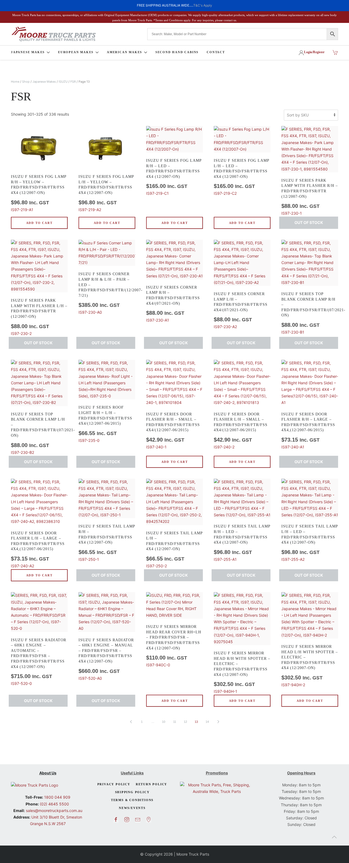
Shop (26, 81)
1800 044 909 (56, 797)
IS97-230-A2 (240, 310)
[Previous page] (131, 722)
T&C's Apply (202, 5)
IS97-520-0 (38, 662)
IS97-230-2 (39, 316)
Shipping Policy (132, 792)
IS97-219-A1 (38, 193)
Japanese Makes (44, 81)
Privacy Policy (113, 784)
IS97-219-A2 (106, 193)
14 (207, 721)
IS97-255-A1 (242, 542)
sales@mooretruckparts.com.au (54, 810)
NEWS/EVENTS (132, 808)
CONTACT (216, 52)
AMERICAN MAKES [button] (124, 52)
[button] (334, 837)
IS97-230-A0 (107, 293)
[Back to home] (53, 34)
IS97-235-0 (105, 423)
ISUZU (63, 81)
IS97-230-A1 (173, 303)
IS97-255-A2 (309, 542)
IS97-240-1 (173, 430)
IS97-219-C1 (173, 177)
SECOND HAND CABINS (176, 52)
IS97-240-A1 (308, 430)
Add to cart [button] (39, 222)
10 (163, 721)
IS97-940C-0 (173, 646)
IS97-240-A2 (38, 549)
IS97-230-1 (309, 196)
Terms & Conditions (132, 800)
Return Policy (151, 784)
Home (15, 81)
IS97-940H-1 (242, 672)
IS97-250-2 (174, 549)
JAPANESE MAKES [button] (28, 52)
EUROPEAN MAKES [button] (76, 52)
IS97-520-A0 (106, 659)
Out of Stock (308, 222)
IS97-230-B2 (39, 433)
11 (174, 721)
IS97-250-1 (107, 542)
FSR (73, 81)
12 (185, 721)
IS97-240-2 (240, 430)
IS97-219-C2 (241, 177)
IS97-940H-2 (309, 666)
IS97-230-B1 (309, 313)
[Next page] (218, 722)
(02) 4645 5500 (54, 804)
